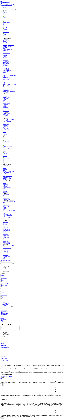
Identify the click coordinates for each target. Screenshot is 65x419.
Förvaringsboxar (6, 103)
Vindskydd (5, 47)
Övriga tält (5, 42)
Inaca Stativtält (6, 40)
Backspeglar (5, 114)
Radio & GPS (6, 79)
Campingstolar (6, 69)
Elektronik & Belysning (8, 20)
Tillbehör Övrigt (6, 50)
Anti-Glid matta (6, 63)
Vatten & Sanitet (6, 22)
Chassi (4, 24)
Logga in (2, 2)
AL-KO (4, 109)
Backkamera (5, 107)
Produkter (5, 7)
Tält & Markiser (6, 12)
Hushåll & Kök (6, 15)
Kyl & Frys (5, 60)
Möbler (4, 17)
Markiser (5, 43)
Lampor (4, 81)
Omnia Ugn (5, 58)
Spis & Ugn (5, 57)
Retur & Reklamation (5, 347)
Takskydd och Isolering (7, 49)
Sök (1, 1)
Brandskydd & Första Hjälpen (9, 119)
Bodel (4, 95)
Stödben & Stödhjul (7, 97)
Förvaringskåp (6, 71)
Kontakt (4, 132)
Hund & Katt (5, 128)
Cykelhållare (5, 98)
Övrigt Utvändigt (6, 115)
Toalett (4, 86)
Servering (5, 55)
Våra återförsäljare (6, 129)
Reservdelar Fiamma (7, 51)
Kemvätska (5, 92)
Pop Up (4, 41)
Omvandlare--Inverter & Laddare (9, 75)
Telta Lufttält (5, 39)
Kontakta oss (3, 356)
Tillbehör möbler (6, 72)
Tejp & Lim (5, 125)
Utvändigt (5, 27)
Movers (4, 99)
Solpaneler (5, 82)
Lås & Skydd (5, 120)
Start (4, 302)
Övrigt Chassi (6, 111)
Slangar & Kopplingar (7, 89)
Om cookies (9, 376)
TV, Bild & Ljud (6, 78)
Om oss (4, 130)
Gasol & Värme (6, 32)
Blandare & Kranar (7, 88)
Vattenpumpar (6, 90)
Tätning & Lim (6, 108)
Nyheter (2, 343)
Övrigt (4, 34)
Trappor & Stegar (6, 113)
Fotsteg (4, 101)
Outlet (4, 36)
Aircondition (5, 96)
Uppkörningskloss (6, 116)
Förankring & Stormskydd (8, 45)
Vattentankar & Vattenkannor (9, 91)
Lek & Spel (5, 126)
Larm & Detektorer (7, 121)
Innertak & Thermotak (7, 48)
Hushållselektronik (7, 61)
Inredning (5, 64)
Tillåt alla (2, 383)
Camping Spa (6, 124)
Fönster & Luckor (6, 104)
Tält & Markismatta (7, 46)
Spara (2, 417)
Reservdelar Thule (6, 53)
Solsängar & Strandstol (7, 70)
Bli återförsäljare (7, 2)
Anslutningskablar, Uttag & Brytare (10, 84)
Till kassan (3, 378)
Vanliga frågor (3, 345)
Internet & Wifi (6, 77)
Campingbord (6, 68)
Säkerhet (5, 29)
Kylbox (4, 305)
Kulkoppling (5, 100)
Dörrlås (4, 105)
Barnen (4, 127)
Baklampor (5, 106)
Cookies (8, 260)
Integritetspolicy (4, 260)
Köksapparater (6, 62)
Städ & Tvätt (5, 65)
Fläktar (4, 76)
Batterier (4, 83)
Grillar (4, 56)
